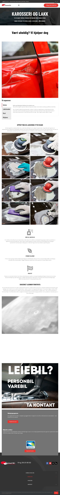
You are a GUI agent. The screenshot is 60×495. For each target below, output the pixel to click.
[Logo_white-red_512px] (8, 461)
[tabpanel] (34, 109)
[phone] (56, 463)
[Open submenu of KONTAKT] (56, 484)
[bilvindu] (30, 296)
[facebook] (47, 463)
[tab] (6, 105)
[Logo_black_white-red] (6, 4)
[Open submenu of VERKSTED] (56, 477)
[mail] (53, 463)
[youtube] (50, 463)
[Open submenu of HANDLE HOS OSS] (56, 473)
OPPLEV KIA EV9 (7, 1)
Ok (56, 492)
